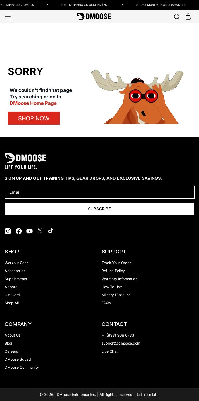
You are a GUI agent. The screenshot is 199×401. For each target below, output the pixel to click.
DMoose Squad (18, 359)
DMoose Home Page (33, 103)
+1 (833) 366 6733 (118, 335)
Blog (8, 343)
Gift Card (12, 295)
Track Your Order (116, 262)
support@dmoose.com (121, 343)
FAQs (106, 303)
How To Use (112, 287)
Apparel (11, 287)
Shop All (12, 303)
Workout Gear (16, 262)
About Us (12, 335)
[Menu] (8, 16)
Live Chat (110, 351)
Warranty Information (119, 278)
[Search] (177, 16)
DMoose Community (22, 367)
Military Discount (116, 295)
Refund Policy (113, 270)
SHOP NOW (33, 118)
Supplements (16, 278)
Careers (11, 351)
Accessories (15, 270)
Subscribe (99, 209)
